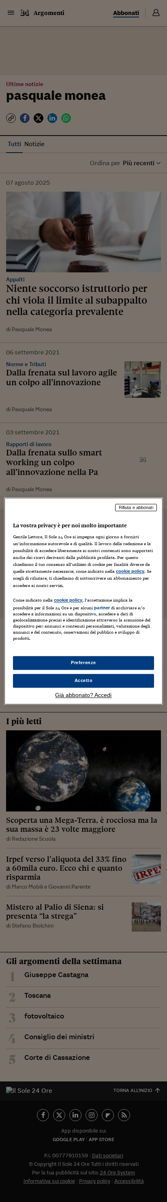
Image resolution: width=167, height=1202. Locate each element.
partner (102, 607)
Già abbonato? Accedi (83, 695)
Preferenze (83, 662)
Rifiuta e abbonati (136, 507)
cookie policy (130, 571)
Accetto (84, 680)
